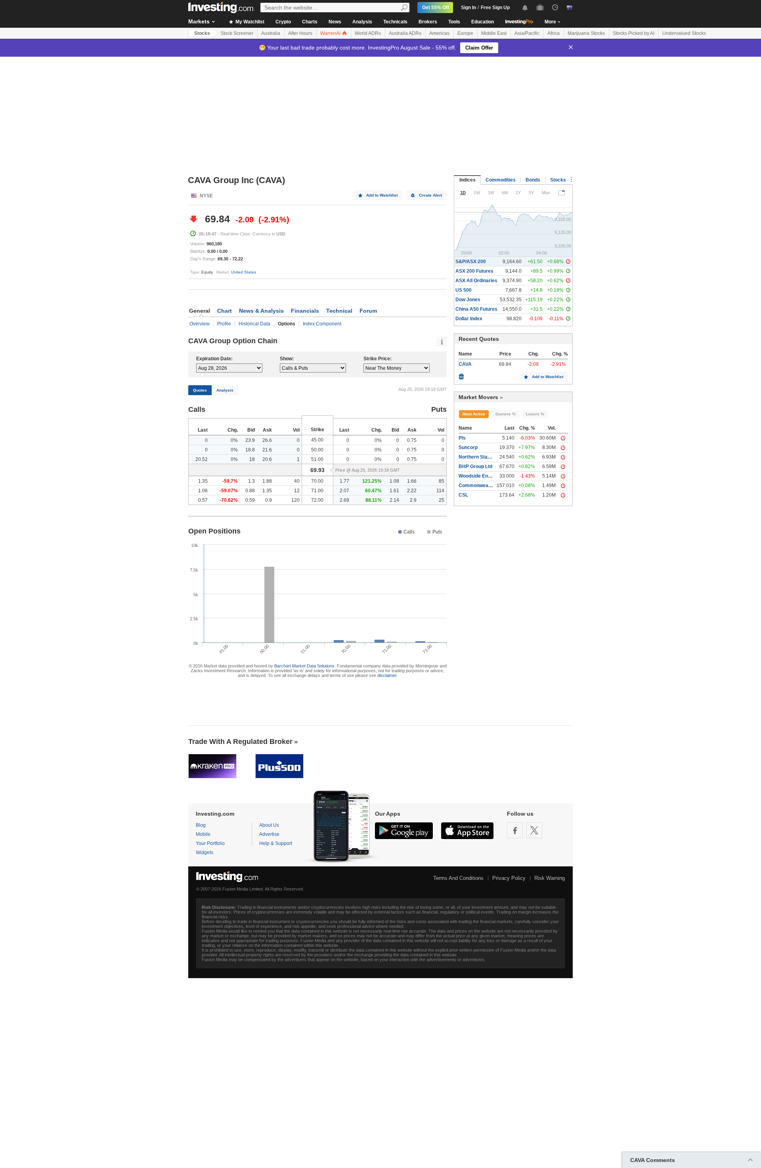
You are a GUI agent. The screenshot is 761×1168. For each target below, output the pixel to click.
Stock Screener (236, 33)
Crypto (283, 22)
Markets (199, 21)
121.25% (372, 481)
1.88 (267, 481)
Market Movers (478, 397)
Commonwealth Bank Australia (494, 485)
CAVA (465, 364)
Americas (439, 33)
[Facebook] (515, 830)
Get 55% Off (435, 7)
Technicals (395, 22)
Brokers (428, 22)
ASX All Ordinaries (476, 280)
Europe (465, 33)
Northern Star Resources (487, 457)
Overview (199, 324)
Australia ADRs (405, 33)
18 (252, 459)
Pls (462, 438)
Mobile (203, 834)
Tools (454, 22)
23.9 (250, 440)
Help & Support (275, 843)
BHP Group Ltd (475, 466)
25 (441, 500)
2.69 (344, 500)
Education (482, 22)
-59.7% (230, 481)
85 (441, 481)
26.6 (267, 440)
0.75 (412, 440)
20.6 (267, 459)
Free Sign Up (495, 7)
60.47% (373, 490)
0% (234, 440)
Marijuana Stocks (586, 33)
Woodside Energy (478, 476)
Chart (224, 311)
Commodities (501, 180)
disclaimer (386, 675)
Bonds (533, 180)
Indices (467, 180)
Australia (270, 33)
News (335, 22)
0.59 (250, 500)
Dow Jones (467, 299)
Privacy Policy (509, 878)
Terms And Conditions (458, 878)
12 (297, 490)
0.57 (203, 500)
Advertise (269, 834)
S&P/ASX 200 (470, 261)
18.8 (250, 450)
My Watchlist (249, 22)
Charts (309, 22)
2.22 (412, 490)
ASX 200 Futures (474, 271)
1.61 (394, 490)
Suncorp (468, 447)
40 (297, 481)
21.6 (267, 450)
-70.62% (229, 500)
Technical (339, 311)
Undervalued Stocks (684, 33)
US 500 (463, 290)
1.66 (412, 481)
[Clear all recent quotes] (461, 374)
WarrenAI (331, 33)
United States (243, 272)
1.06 (203, 490)
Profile (224, 324)
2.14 (394, 500)
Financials (305, 311)
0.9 (268, 500)
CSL (463, 495)
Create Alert (430, 195)
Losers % (535, 414)
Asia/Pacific (526, 33)
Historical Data (254, 324)
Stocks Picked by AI (633, 33)
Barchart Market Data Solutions (304, 665)
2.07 (344, 490)
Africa (553, 33)
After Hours (300, 33)
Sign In (468, 7)
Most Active (474, 414)
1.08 (394, 481)
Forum (368, 311)
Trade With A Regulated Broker (240, 742)
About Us (269, 825)
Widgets (204, 852)
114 (440, 490)
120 (295, 500)
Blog (201, 825)
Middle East (494, 33)
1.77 (344, 481)
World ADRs (368, 33)
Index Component (322, 324)
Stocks (202, 33)
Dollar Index (468, 318)
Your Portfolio (210, 843)
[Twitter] (534, 830)
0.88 (250, 490)
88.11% (373, 500)
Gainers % (505, 414)
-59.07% (229, 490)
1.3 (251, 481)
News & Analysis (261, 311)
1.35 (203, 481)
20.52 (201, 459)
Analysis (362, 22)
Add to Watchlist (382, 195)
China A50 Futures (476, 309)
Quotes (200, 390)
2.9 (413, 500)
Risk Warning (549, 878)
